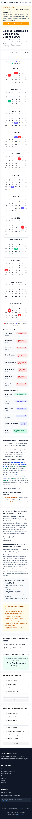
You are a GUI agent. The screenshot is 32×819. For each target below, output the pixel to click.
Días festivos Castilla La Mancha (14, 731)
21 (12, 80)
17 (22, 77)
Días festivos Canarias (11, 724)
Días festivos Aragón (11, 717)
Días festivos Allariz (10, 684)
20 (9, 80)
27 (9, 82)
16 (19, 77)
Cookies (22, 812)
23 (19, 80)
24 (22, 80)
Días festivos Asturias (11, 720)
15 (16, 77)
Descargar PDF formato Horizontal (16, 644)
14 (12, 77)
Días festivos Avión (10, 695)
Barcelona (4, 785)
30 (19, 82)
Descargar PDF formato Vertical (15, 648)
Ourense (20, 52)
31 (22, 82)
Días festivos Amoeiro (11, 687)
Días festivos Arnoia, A (11, 691)
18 (26, 77)
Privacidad (17, 812)
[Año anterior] (4, 56)
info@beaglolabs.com (9, 793)
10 (22, 75)
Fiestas (29, 2)
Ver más (16, 700)
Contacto (3, 778)
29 (16, 82)
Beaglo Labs (20, 814)
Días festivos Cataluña (11, 738)
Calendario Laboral (6, 52)
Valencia (3, 782)
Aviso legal (10, 812)
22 (16, 80)
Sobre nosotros (5, 776)
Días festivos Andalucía (11, 713)
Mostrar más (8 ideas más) (12, 488)
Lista (23, 2)
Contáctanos (5, 800)
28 (13, 82)
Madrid (3, 780)
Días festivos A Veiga (11, 680)
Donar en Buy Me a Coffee (16, 24)
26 (6, 82)
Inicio (2, 769)
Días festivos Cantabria (11, 727)
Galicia (13, 52)
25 (26, 80)
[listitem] (16, 334)
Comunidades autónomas (8, 771)
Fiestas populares (6, 773)
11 (25, 75)
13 (9, 77)
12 (6, 77)
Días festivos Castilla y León (13, 735)
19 (6, 80)
